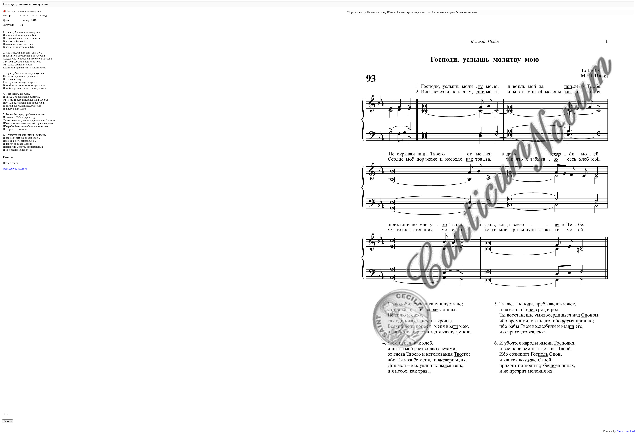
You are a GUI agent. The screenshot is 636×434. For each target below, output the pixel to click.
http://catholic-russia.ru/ (15, 168)
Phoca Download (625, 431)
